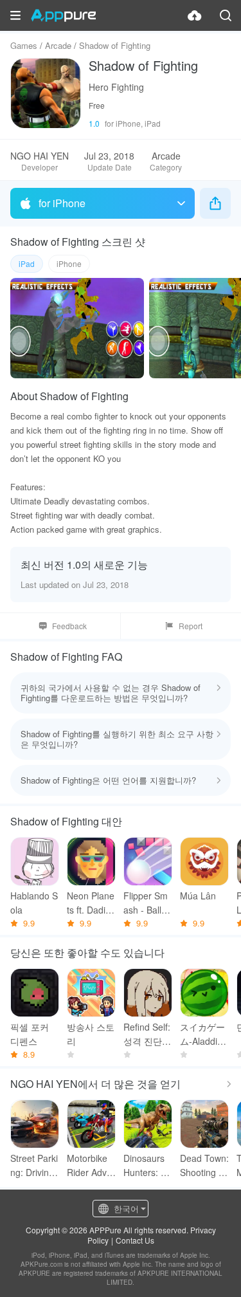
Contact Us (135, 1240)
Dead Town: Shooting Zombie (204, 1165)
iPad (27, 263)
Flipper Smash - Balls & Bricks (145, 903)
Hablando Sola (34, 902)
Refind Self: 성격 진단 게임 (146, 1034)
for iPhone (62, 203)
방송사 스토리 (90, 1033)
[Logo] (63, 15)
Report (190, 625)
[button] (15, 15)
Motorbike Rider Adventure (89, 1165)
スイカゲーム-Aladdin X (202, 1034)
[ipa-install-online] (194, 15)
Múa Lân (198, 895)
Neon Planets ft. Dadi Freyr (90, 903)
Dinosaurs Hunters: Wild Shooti (147, 1165)
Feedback (69, 625)
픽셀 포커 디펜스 (29, 1033)
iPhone (69, 263)
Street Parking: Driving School (34, 1165)
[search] (225, 15)
